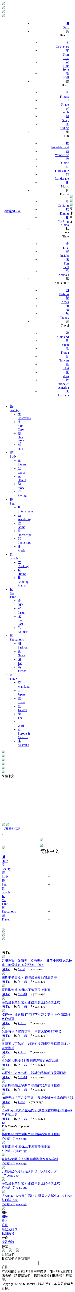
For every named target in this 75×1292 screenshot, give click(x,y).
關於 (5, 1216)
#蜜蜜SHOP (12, 211)
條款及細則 (10, 1229)
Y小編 (22, 981)
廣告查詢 (8, 1242)
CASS (22, 1023)
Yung (21, 969)
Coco (21, 1102)
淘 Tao (6, 969)
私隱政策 (8, 1233)
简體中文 (8, 776)
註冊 (5, 1225)
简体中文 (71, 215)
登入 (5, 1221)
